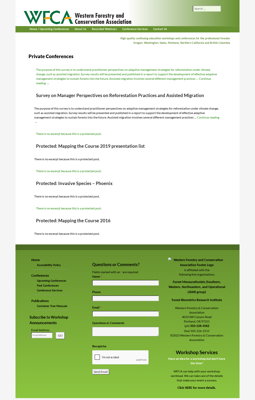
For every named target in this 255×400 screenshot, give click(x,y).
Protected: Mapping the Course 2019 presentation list (90, 146)
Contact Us (160, 29)
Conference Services (135, 29)
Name (97, 276)
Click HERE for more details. (197, 388)
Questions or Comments (108, 323)
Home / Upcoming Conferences (49, 29)
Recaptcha (99, 346)
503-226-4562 (199, 326)
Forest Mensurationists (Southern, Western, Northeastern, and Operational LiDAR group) (197, 287)
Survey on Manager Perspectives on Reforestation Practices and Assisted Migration (120, 95)
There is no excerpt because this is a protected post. (69, 133)
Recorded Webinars (104, 29)
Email (96, 307)
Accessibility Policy (49, 265)
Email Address (40, 330)
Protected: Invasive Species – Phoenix (74, 183)
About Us (80, 29)
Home (35, 260)
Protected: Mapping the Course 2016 (73, 220)
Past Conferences (48, 285)
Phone (96, 292)
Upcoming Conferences (51, 280)
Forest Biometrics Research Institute (197, 300)
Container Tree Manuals (52, 306)
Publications (40, 301)
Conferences (40, 276)
